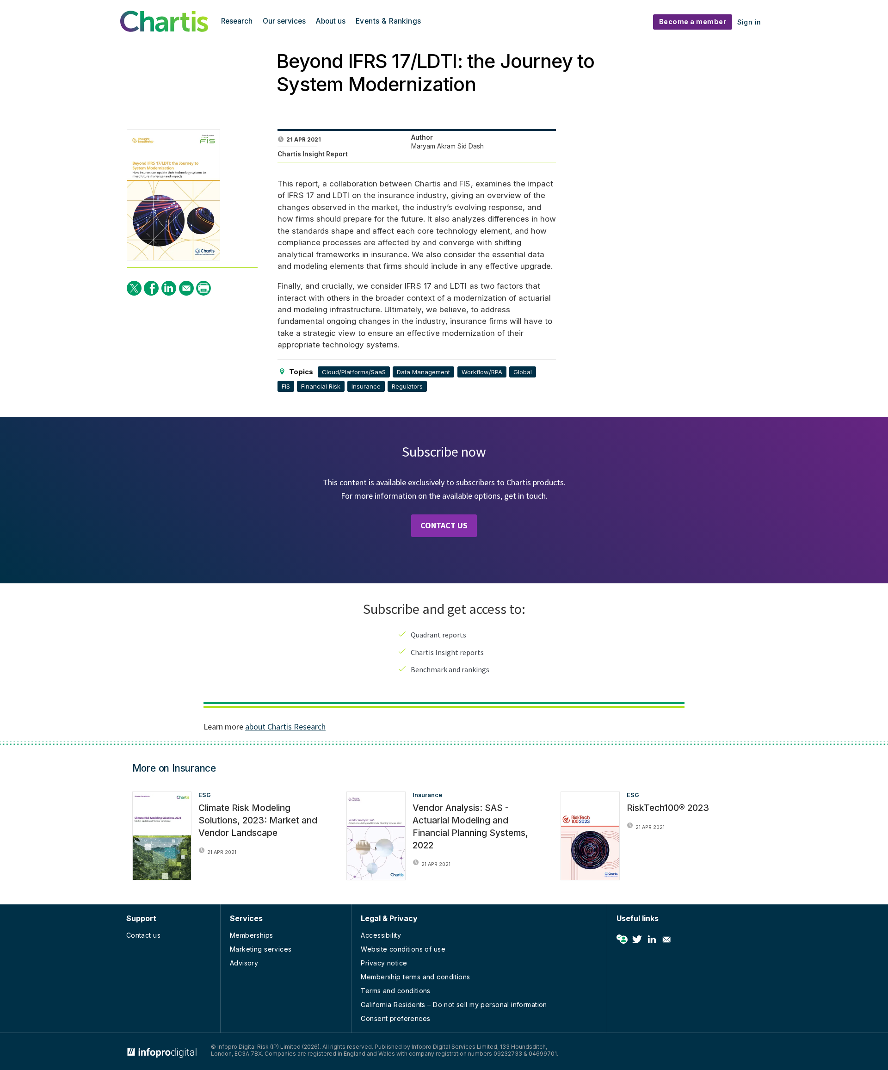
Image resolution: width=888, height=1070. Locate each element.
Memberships (251, 935)
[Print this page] (203, 288)
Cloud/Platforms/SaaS (354, 372)
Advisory (244, 963)
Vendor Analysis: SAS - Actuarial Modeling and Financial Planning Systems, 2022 (470, 826)
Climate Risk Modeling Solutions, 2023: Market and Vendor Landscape (257, 820)
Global (522, 372)
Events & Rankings (388, 21)
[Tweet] (134, 288)
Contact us (143, 935)
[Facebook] (151, 288)
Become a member (693, 21)
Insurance (366, 386)
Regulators (407, 386)
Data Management (423, 372)
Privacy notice (384, 963)
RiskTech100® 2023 (668, 807)
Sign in (749, 22)
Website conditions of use (403, 949)
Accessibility (381, 935)
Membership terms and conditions (415, 977)
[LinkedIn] (168, 288)
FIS (286, 386)
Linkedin (651, 939)
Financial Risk (320, 386)
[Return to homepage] (164, 29)
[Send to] (186, 288)
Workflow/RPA (482, 372)
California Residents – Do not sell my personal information (454, 1004)
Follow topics (622, 939)
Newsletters (666, 939)
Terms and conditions (395, 991)
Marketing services (261, 949)
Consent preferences (395, 1018)
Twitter (636, 939)
